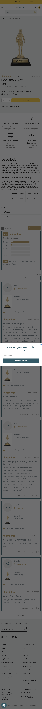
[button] (4, 705)
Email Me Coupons (21, 360)
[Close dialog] (40, 344)
